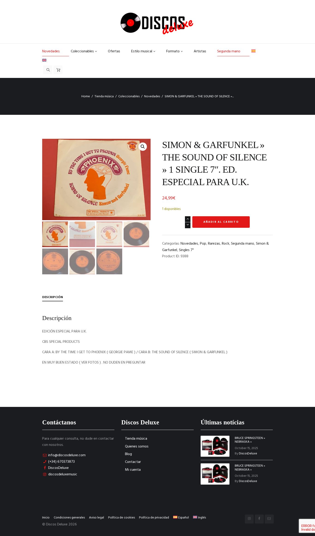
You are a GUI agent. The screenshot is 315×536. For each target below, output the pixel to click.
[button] (143, 146)
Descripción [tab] (52, 297)
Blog (128, 454)
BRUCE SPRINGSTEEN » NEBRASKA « (250, 440)
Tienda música (104, 96)
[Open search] (47, 69)
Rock (225, 244)
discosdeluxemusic (62, 474)
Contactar (133, 462)
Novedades (152, 96)
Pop (203, 244)
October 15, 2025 (246, 448)
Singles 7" (186, 250)
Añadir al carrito (221, 222)
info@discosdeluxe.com (67, 455)
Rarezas (214, 244)
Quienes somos (137, 447)
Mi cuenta (133, 470)
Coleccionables (129, 96)
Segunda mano (242, 244)
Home (85, 96)
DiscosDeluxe (58, 468)
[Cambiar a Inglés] (49, 60)
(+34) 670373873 (61, 462)
